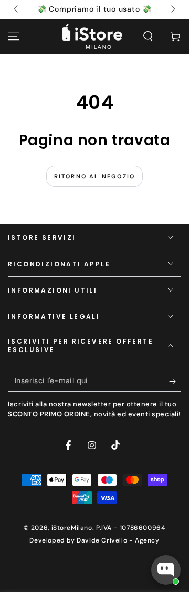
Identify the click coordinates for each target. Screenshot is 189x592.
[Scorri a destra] (172, 9)
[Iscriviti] (175, 381)
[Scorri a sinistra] (17, 9)
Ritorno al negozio (94, 176)
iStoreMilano (71, 528)
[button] (148, 36)
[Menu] (13, 36)
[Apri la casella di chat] (166, 570)
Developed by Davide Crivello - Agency (94, 540)
